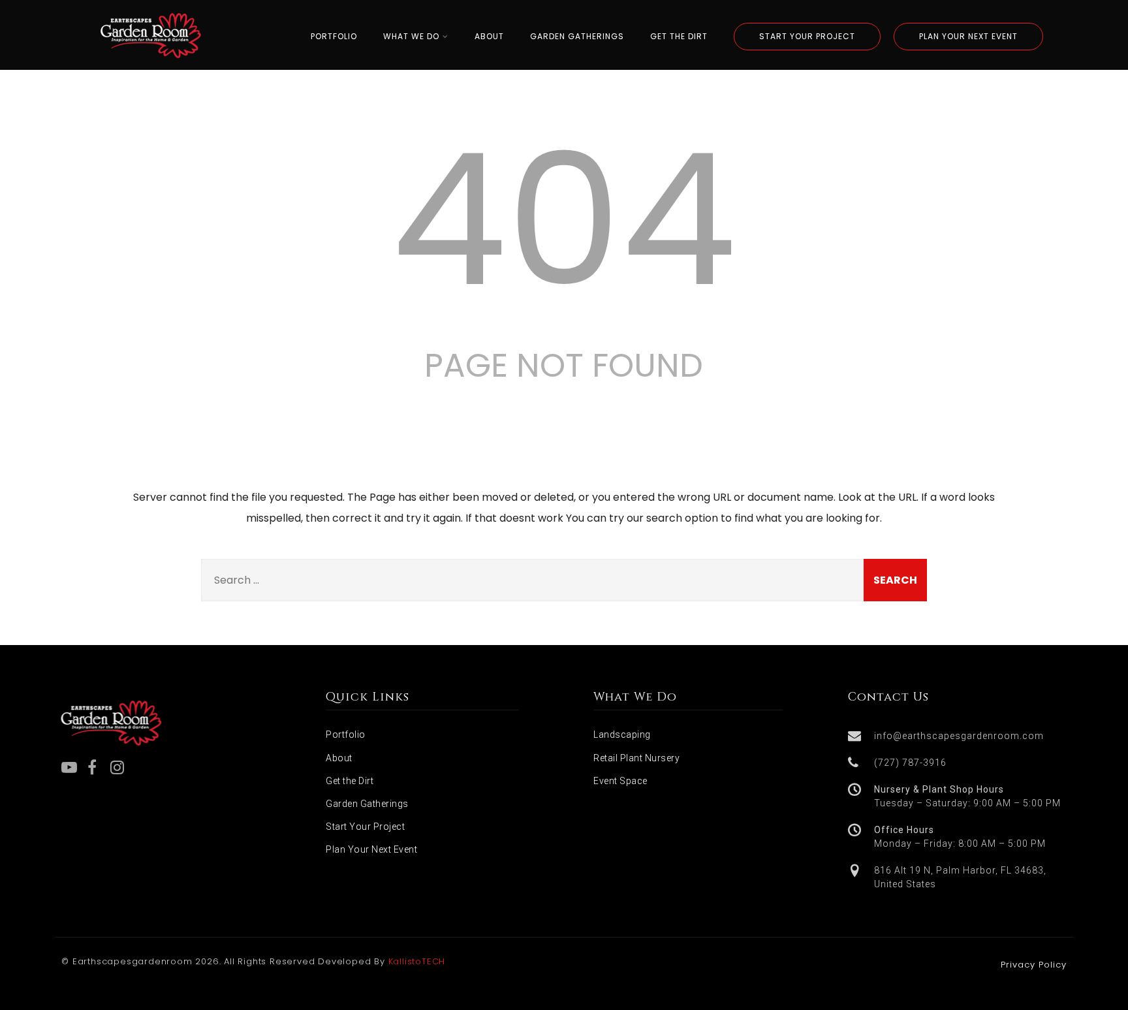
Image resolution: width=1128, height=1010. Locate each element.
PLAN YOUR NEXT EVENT (968, 36)
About (339, 758)
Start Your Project (365, 826)
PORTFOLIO (334, 36)
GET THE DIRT (679, 36)
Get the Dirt (349, 781)
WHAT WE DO (411, 36)
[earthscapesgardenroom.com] (151, 61)
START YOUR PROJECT (807, 36)
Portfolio (346, 734)
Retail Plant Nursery (636, 758)
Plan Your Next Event (371, 849)
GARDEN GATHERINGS (577, 36)
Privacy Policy (1034, 964)
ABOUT (489, 36)
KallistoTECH (417, 961)
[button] (959, 736)
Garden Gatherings (367, 803)
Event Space (620, 781)
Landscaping (622, 734)
